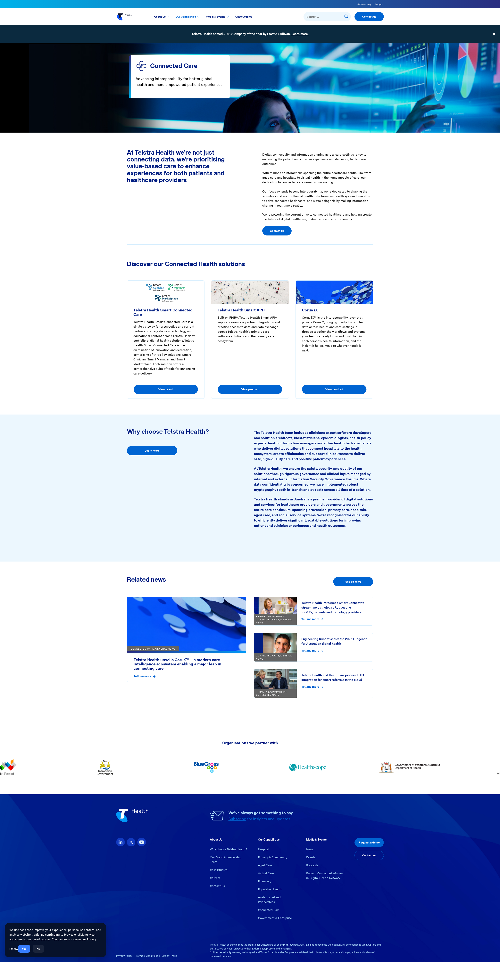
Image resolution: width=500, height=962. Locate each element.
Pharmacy (264, 881)
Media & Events (215, 16)
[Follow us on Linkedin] (120, 842)
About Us (160, 16)
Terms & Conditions (147, 956)
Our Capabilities (186, 16)
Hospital (263, 849)
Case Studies (243, 16)
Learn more (152, 450)
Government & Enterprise (275, 918)
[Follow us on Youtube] (141, 842)
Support (379, 4)
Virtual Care (266, 873)
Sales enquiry (364, 4)
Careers (215, 878)
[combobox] (327, 16)
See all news (353, 581)
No (38, 949)
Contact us (369, 16)
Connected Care (268, 910)
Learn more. (300, 34)
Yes (24, 949)
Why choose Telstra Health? (228, 849)
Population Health (270, 889)
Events (310, 857)
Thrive (173, 956)
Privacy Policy (124, 956)
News (309, 849)
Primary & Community (272, 857)
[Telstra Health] (129, 16)
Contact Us (217, 886)
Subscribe (237, 818)
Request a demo (369, 842)
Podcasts (312, 865)
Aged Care (265, 865)
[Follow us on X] (131, 842)
